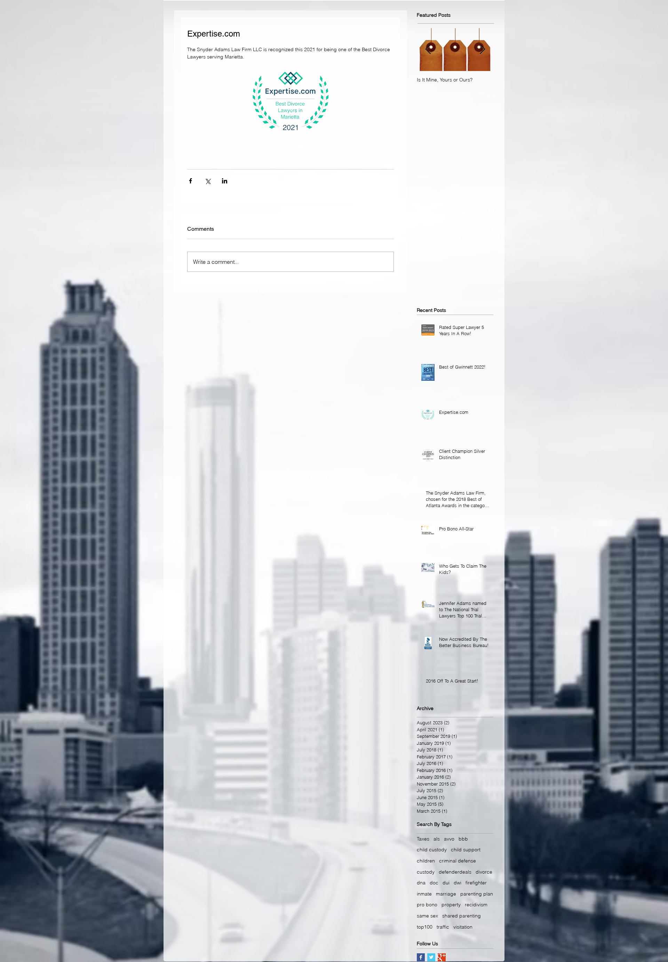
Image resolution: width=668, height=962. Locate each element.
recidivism (476, 904)
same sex (427, 916)
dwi (457, 883)
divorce (484, 872)
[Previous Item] (428, 49)
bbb (463, 839)
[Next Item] (482, 49)
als (437, 839)
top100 (424, 927)
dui (446, 883)
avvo (449, 839)
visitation (462, 927)
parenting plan (476, 894)
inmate (424, 894)
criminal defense (457, 861)
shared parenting (461, 916)
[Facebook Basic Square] (421, 957)
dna (421, 883)
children (426, 861)
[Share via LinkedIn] (224, 181)
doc (434, 883)
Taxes (423, 839)
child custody (432, 849)
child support (465, 849)
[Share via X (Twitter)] (207, 181)
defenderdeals (455, 872)
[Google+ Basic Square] (442, 957)
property (451, 904)
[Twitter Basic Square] (431, 957)
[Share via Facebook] (190, 181)
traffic (443, 927)
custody (426, 872)
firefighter (476, 883)
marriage (446, 894)
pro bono (427, 904)
